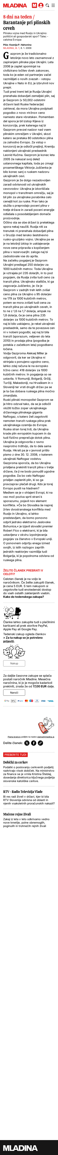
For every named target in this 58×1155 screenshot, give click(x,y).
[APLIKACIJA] (34, 5)
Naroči (14, 692)
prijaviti (8, 641)
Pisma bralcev (14, 737)
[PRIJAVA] (41, 5)
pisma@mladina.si (45, 737)
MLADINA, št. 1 (11, 48)
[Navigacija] (53, 5)
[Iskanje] (47, 5)
